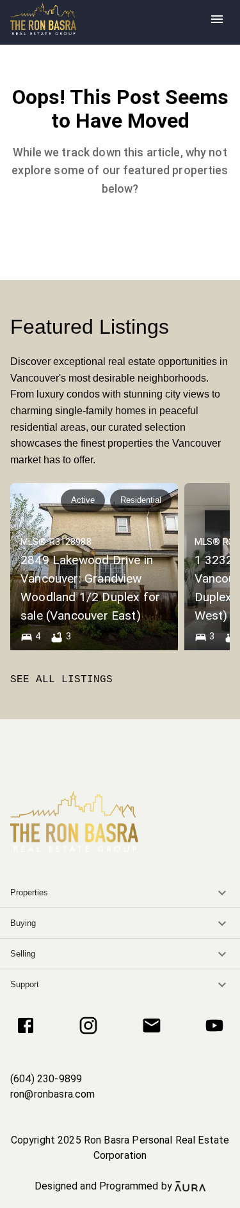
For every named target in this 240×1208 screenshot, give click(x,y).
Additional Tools (120, 1201)
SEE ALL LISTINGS (61, 679)
